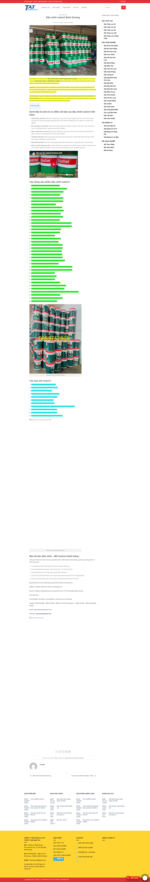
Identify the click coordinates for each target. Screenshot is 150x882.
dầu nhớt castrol (40, 81)
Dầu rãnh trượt (109, 92)
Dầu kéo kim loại (110, 51)
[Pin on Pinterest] (66, 751)
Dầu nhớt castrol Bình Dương (75, 758)
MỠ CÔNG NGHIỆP (108, 141)
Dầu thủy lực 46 (110, 27)
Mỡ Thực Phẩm (109, 144)
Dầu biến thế (108, 66)
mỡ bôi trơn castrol (53, 81)
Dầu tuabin (108, 104)
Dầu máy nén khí (110, 86)
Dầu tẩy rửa (108, 115)
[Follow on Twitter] (123, 1)
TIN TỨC (76, 7)
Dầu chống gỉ (109, 75)
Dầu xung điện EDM (111, 109)
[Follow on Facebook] (119, 1)
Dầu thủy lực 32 (110, 24)
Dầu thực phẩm (109, 118)
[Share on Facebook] (56, 751)
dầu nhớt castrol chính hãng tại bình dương (62, 78)
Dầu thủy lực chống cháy (111, 37)
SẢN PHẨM (66, 7)
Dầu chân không (110, 72)
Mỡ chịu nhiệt (109, 147)
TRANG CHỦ (45, 7)
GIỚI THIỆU (56, 7)
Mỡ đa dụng (108, 150)
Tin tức (65, 14)
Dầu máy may (108, 83)
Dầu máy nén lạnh (110, 89)
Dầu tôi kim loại (110, 98)
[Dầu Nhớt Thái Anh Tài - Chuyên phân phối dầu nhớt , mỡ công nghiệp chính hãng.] (31, 7)
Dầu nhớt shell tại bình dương (41, 775)
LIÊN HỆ (84, 7)
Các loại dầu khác (110, 112)
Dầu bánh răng (109, 63)
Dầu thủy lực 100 (110, 33)
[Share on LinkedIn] (69, 751)
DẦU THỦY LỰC (58, 843)
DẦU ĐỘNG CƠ (107, 122)
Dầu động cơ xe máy (111, 137)
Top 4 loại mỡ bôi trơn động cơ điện (82, 775)
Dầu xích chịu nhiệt (111, 46)
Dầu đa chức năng (110, 48)
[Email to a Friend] (63, 751)
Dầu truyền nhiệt (110, 101)
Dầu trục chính (109, 54)
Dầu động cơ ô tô (110, 129)
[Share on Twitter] (59, 751)
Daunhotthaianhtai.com (43, 613)
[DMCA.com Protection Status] (58, 859)
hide (38, 105)
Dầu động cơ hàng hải (110, 133)
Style (60, 14)
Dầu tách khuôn (109, 95)
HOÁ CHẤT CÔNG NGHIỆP (62, 855)
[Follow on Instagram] (121, 1)
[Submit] (123, 7)
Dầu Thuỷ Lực (107, 21)
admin (71, 22)
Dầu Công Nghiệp (109, 42)
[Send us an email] (124, 1)
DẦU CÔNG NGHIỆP (60, 846)
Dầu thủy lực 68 (110, 30)
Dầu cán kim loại (110, 69)
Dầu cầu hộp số (109, 126)
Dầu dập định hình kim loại (110, 79)
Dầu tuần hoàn (109, 107)
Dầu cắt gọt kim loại (110, 59)
